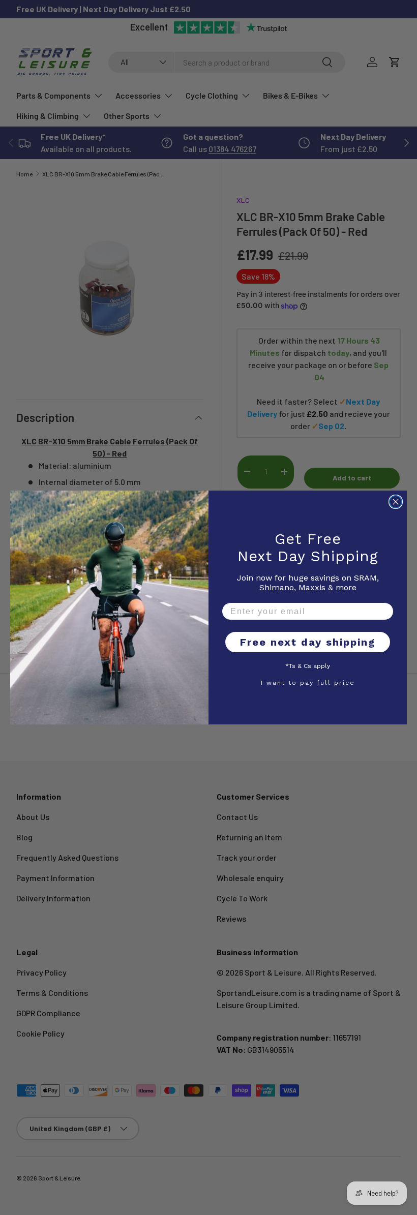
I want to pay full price (308, 682)
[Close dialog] (396, 502)
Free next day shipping (307, 642)
